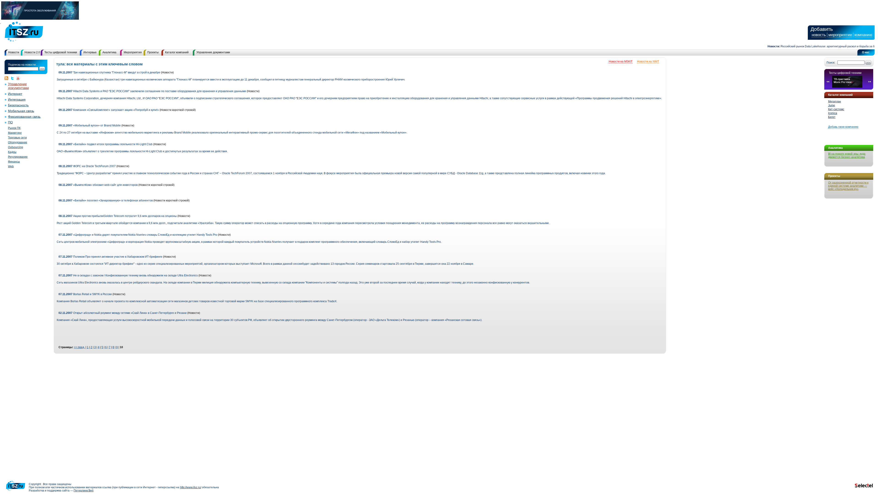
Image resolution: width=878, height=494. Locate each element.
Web (11, 166)
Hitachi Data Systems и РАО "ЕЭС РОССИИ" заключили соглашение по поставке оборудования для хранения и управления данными (152, 91)
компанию (863, 35)
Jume (831, 105)
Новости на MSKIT (620, 61)
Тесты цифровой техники (60, 52)
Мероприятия (133, 52)
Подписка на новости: (22, 64)
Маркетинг (15, 132)
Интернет (15, 94)
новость (819, 35)
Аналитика (109, 52)
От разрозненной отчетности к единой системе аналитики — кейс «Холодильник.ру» (848, 186)
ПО (10, 122)
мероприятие (840, 35)
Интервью (89, 52)
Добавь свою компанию (843, 126)
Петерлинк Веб (84, 490)
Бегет (831, 117)
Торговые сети (17, 137)
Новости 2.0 (32, 52)
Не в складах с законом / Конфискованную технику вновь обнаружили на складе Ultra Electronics (128, 275)
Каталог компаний (177, 52)
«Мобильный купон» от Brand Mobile (90, 125)
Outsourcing (15, 147)
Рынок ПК (14, 128)
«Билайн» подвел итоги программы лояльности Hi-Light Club (106, 144)
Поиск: (831, 62)
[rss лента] (8, 78)
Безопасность (18, 105)
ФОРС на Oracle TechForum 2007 (87, 166)
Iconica (832, 113)
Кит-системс (836, 109)
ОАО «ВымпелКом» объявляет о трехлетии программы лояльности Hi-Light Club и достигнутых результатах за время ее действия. (142, 151)
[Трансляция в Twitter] (13, 78)
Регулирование (18, 156)
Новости (13, 52)
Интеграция (17, 99)
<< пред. (79, 347)
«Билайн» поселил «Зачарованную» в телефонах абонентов (106, 200)
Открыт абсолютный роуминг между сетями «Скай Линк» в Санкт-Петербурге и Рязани (123, 313)
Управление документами (213, 52)
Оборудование (17, 142)
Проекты (153, 52)
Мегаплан (834, 101)
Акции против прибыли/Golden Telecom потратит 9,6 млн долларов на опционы (118, 216)
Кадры (12, 152)
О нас (866, 52)
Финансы (14, 161)
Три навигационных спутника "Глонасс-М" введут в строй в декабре (109, 72)
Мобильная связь (21, 111)
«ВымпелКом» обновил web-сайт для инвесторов (98, 185)
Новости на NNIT (648, 61)
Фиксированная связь (24, 116)
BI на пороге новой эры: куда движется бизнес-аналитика (846, 155)
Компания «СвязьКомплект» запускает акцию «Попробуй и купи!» (109, 110)
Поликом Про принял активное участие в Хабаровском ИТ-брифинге (110, 256)
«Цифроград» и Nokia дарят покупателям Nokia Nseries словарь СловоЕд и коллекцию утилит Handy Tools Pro (138, 234)
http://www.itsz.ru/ (190, 487)
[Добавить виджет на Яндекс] (18, 78)
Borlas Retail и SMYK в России (85, 294)
